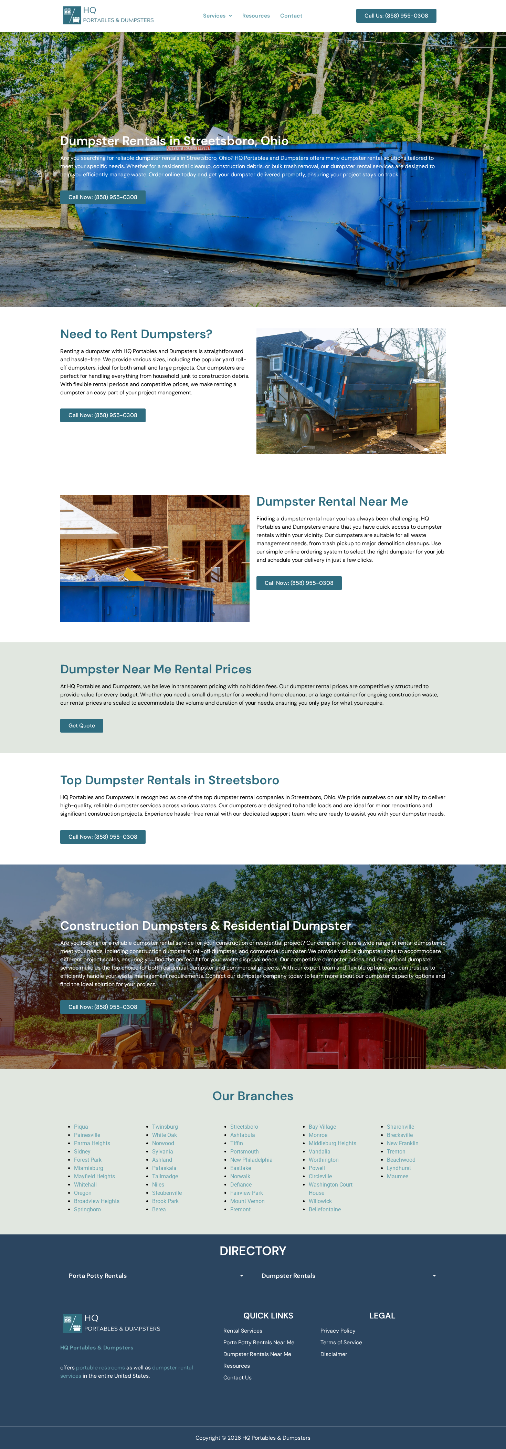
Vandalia (319, 1151)
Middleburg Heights (332, 1143)
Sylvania (162, 1151)
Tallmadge (165, 1176)
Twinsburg (165, 1127)
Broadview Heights (96, 1201)
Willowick (320, 1201)
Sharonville (400, 1127)
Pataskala (164, 1168)
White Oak (164, 1135)
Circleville (320, 1176)
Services (214, 15)
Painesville (87, 1135)
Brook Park (165, 1201)
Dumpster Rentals (288, 1276)
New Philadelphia (251, 1160)
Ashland (162, 1160)
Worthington (324, 1160)
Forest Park (88, 1160)
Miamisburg (88, 1168)
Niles (158, 1184)
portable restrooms (100, 1367)
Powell (317, 1168)
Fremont (240, 1209)
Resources (256, 15)
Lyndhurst (399, 1168)
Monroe (318, 1135)
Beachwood (401, 1160)
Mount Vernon (247, 1201)
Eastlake (240, 1168)
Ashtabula (242, 1135)
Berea (159, 1209)
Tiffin (236, 1143)
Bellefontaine (325, 1209)
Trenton (396, 1151)
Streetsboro (244, 1127)
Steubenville (167, 1193)
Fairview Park (246, 1193)
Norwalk (240, 1176)
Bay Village (322, 1127)
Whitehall (85, 1184)
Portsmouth (244, 1151)
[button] (217, 16)
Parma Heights (92, 1143)
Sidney (82, 1151)
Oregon (83, 1193)
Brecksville (400, 1135)
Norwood (163, 1143)
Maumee (397, 1176)
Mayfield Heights (94, 1176)
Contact (291, 15)
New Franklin (403, 1143)
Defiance (241, 1184)
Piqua (81, 1127)
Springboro (87, 1209)
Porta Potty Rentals (98, 1276)
